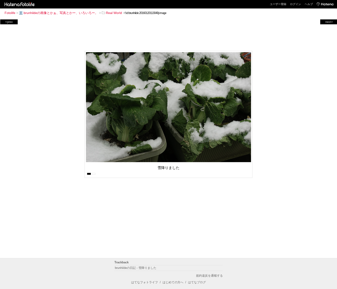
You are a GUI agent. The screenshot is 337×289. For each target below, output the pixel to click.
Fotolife (10, 13)
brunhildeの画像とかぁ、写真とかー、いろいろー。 (61, 13)
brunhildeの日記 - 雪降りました (135, 268)
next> (329, 22)
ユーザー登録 (278, 4)
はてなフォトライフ (144, 282)
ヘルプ (309, 4)
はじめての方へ (173, 282)
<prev (9, 22)
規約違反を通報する (209, 275)
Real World (114, 13)
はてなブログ (197, 282)
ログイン (295, 4)
